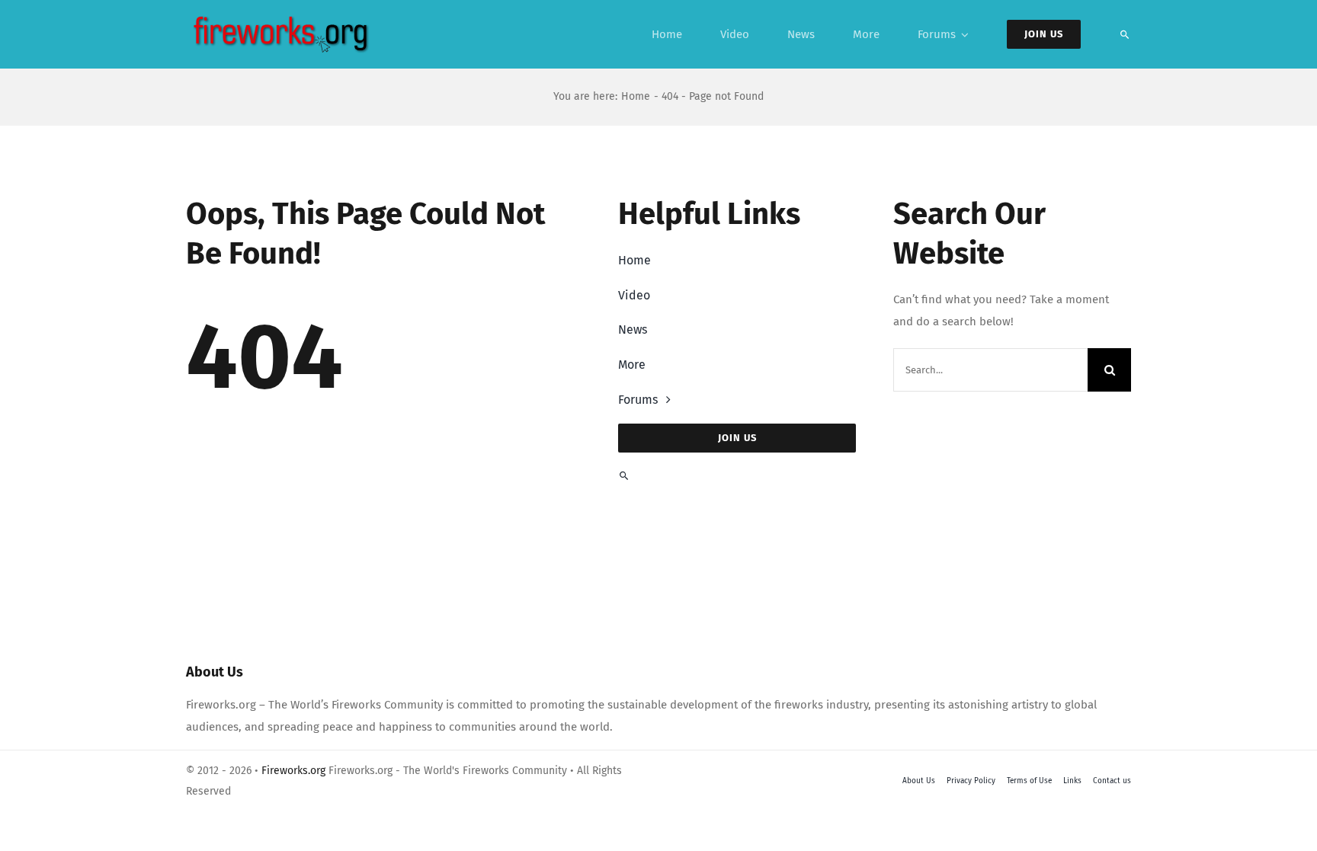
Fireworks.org (293, 770)
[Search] (1125, 34)
